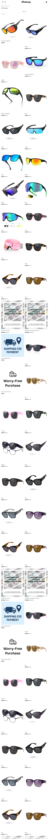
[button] (2, 2)
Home (2, 6)
